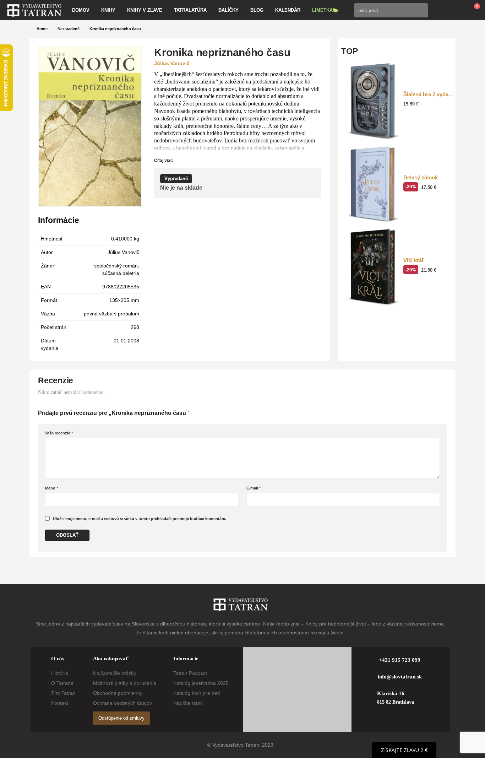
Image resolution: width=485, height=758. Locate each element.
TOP (349, 51)
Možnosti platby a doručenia (124, 683)
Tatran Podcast (190, 673)
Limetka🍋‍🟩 (325, 10)
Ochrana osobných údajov (122, 703)
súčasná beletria (120, 273)
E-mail (253, 488)
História (59, 673)
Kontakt (59, 703)
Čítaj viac (164, 160)
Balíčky (228, 10)
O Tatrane (62, 683)
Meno (51, 488)
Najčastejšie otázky (114, 673)
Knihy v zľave (144, 10)
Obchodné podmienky (117, 693)
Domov (80, 10)
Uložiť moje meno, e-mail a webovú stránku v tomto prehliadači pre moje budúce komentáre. (139, 518)
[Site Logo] (34, 10)
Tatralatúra (190, 10)
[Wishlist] (455, 10)
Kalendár (287, 10)
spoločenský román (116, 266)
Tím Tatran (63, 693)
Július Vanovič (123, 252)
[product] (372, 101)
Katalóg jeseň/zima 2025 (201, 683)
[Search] (420, 10)
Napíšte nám (187, 703)
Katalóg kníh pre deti (196, 693)
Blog (256, 10)
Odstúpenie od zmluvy (121, 718)
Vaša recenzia (59, 433)
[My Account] (438, 10)
